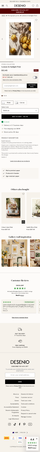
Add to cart (20, 116)
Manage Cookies (26, 417)
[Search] (7, 5)
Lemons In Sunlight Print (29, 15)
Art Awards (15, 416)
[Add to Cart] (23, 222)
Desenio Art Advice (27, 394)
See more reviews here (20, 317)
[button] (32, 443)
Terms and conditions (27, 404)
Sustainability (14, 404)
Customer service (26, 397)
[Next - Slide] (37, 38)
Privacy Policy (16, 91)
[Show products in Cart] (37, 5)
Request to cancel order (28, 413)
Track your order (26, 400)
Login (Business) (14, 419)
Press (17, 397)
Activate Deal (32, 86)
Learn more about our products (20, 161)
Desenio (25, 446)
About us (16, 394)
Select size (5, 107)
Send (20, 382)
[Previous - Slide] (2, 38)
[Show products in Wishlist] (33, 5)
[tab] (6, 61)
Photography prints (14, 15)
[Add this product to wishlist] (36, 20)
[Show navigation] (3, 5)
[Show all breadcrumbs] (3, 16)
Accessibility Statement (11, 407)
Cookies (23, 407)
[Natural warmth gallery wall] (15, 253)
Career (17, 400)
